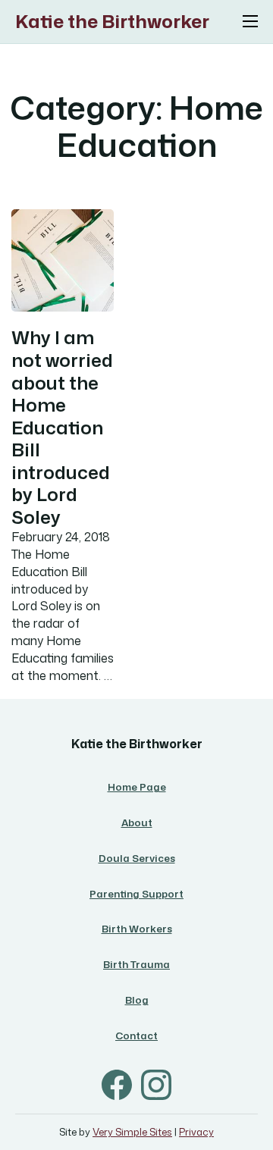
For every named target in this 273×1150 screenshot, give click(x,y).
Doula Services (137, 858)
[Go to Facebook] (117, 1087)
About (136, 822)
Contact (136, 1035)
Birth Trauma (136, 964)
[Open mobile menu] (250, 21)
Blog (137, 1000)
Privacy (196, 1132)
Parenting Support (136, 894)
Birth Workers (137, 928)
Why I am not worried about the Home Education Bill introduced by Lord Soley (62, 426)
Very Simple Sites (132, 1132)
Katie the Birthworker (112, 21)
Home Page (137, 787)
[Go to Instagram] (156, 1087)
